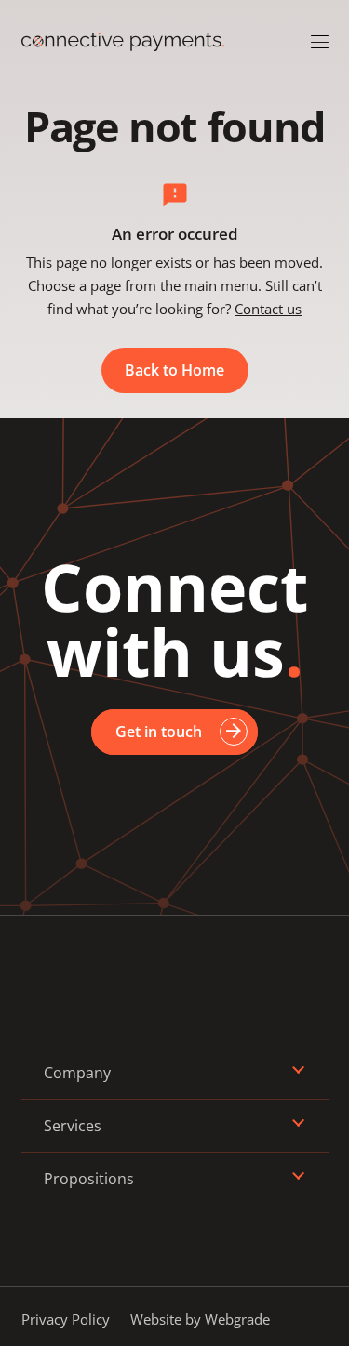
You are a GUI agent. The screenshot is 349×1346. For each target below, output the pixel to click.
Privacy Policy (65, 1319)
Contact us (268, 308)
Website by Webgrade (200, 1319)
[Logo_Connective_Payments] (122, 42)
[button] (320, 42)
